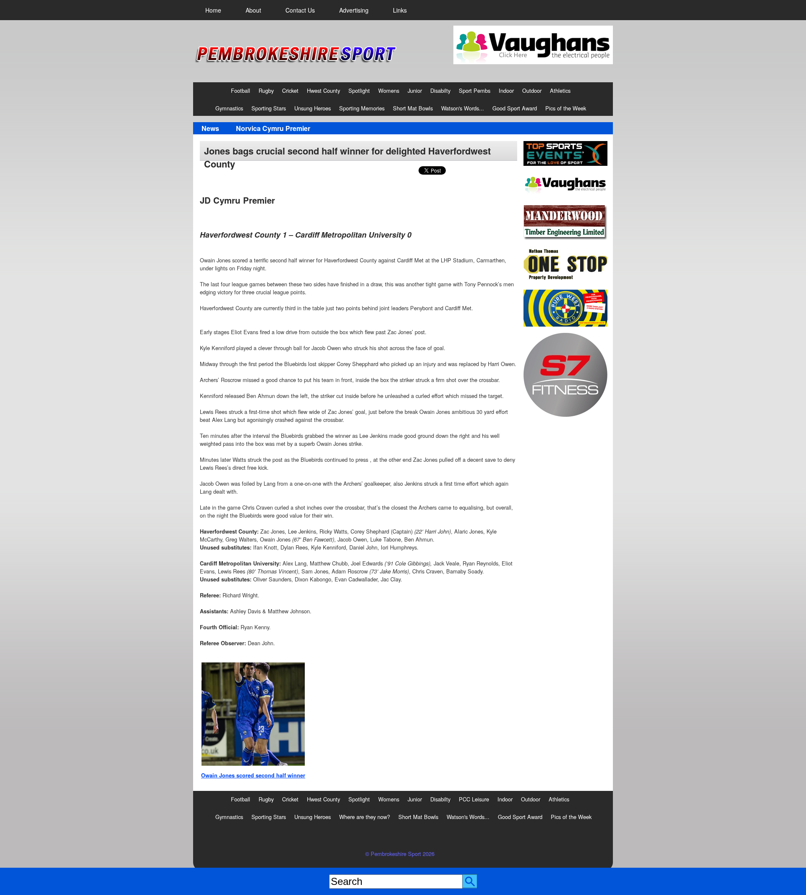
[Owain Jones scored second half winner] (253, 714)
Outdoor (532, 90)
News (210, 128)
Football (240, 90)
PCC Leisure (474, 799)
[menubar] (306, 10)
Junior (415, 90)
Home (213, 10)
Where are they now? (364, 817)
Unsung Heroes (312, 108)
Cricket (290, 90)
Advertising (354, 10)
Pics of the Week (565, 108)
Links (400, 10)
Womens (388, 90)
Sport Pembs (474, 90)
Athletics (560, 90)
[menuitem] (213, 10)
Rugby (266, 90)
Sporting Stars (268, 108)
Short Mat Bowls (413, 108)
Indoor (506, 90)
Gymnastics (229, 108)
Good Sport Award (514, 108)
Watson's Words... (462, 108)
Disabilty (440, 90)
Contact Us (300, 10)
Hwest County (323, 90)
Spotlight (359, 90)
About (253, 10)
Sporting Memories (362, 108)
